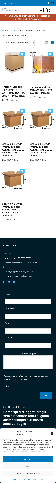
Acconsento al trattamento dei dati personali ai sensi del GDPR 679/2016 (26, 378)
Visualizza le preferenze (28, 473)
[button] (52, 433)
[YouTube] (13, 282)
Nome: (8, 294)
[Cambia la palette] (49, 3)
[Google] (4, 282)
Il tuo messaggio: (28, 353)
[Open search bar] (52, 3)
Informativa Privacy (35, 479)
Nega (28, 466)
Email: (8, 323)
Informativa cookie (19, 479)
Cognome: (10, 308)
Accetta (28, 459)
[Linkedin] (9, 282)
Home (5, 30)
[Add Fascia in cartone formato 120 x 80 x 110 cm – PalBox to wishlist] (50, 54)
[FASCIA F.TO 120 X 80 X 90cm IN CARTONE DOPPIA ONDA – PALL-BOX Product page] (14, 67)
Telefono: (9, 337)
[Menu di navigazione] (41, 10)
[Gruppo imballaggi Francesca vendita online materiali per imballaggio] (11, 10)
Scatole (13, 30)
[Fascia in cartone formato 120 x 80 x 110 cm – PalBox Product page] (42, 67)
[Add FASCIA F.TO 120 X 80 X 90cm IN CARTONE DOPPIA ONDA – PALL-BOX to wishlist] (22, 54)
